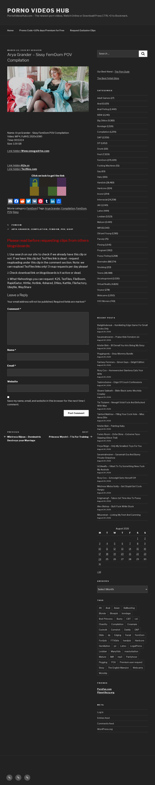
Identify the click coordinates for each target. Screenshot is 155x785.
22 (137, 554)
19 (115, 554)
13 (122, 548)
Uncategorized (104, 278)
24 (100, 559)
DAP (99, 137)
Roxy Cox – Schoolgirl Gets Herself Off (116, 478)
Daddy (127, 629)
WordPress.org (105, 729)
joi (115, 646)
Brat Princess (106, 618)
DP (98, 143)
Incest (100, 194)
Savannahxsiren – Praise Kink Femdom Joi (118, 337)
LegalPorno (136, 646)
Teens (100, 273)
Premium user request (131, 662)
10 (100, 548)
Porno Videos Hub (38, 10)
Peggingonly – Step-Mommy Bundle (115, 353)
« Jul (99, 572)
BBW (99, 115)
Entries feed (103, 718)
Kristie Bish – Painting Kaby (111, 426)
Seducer (36, 50)
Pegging (103, 662)
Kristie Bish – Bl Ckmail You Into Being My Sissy (120, 345)
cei (136, 618)
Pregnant (102, 250)
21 (130, 554)
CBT (128, 618)
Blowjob (114, 613)
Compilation (68, 208)
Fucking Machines (106, 165)
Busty (119, 618)
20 (122, 554)
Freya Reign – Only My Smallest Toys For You (119, 446)
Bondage (101, 126)
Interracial (102, 199)
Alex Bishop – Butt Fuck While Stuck (115, 506)
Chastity (103, 624)
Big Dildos (102, 120)
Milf (99, 228)
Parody (100, 239)
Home (10, 30)
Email (11, 365)
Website (12, 381)
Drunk (100, 148)
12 (115, 548)
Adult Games (103, 98)
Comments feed (105, 723)
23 (145, 554)
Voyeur (100, 290)
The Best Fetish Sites (108, 78)
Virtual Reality (104, 284)
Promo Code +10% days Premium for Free (41, 30)
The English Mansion (118, 667)
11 (107, 548)
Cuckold (103, 629)
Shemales (102, 261)
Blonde (102, 613)
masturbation (131, 651)
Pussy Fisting (104, 256)
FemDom (31, 208)
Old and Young (104, 233)
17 (100, 554)
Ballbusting (129, 608)
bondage (126, 613)
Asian (117, 608)
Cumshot (115, 629)
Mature (101, 222)
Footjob (103, 640)
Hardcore (102, 188)
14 (130, 548)
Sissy (16, 212)
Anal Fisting (103, 109)
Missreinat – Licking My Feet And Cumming (119, 515)
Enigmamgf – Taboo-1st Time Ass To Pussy (119, 498)
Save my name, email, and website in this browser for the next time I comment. (46, 402)
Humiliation (104, 646)
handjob (127, 640)
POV (9, 212)
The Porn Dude (122, 71)
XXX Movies (103, 301)
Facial (128, 635)
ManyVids (116, 651)
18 (107, 554)
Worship (103, 673)
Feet (99, 154)
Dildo (101, 635)
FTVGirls (115, 640)
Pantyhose (131, 657)
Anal (99, 103)
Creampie (132, 624)
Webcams (102, 295)
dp (109, 635)
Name (11, 350)
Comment (14, 309)
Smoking (101, 267)
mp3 (120, 657)
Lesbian (101, 216)
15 (138, 548)
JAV (99, 205)
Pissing (101, 244)
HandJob (101, 182)
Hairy (99, 177)
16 (145, 548)
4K (100, 608)
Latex (100, 210)
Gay (99, 171)
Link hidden (28, 151)
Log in (100, 712)
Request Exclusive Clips (83, 30)
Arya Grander (52, 208)
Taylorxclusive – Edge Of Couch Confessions (119, 382)
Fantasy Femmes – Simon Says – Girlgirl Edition (120, 362)
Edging (117, 635)
